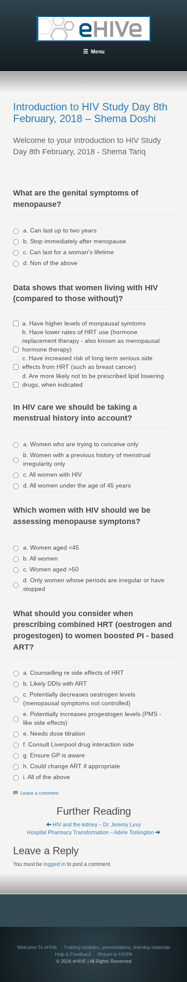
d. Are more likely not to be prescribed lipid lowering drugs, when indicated (93, 380)
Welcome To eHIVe (37, 947)
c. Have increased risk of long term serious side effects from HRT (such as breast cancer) (87, 362)
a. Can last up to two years (60, 230)
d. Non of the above (50, 262)
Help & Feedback (73, 954)
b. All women (40, 558)
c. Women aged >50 (51, 569)
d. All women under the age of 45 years (77, 485)
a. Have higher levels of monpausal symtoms (84, 323)
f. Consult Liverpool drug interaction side (78, 744)
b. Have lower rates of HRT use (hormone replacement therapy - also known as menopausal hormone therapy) (91, 340)
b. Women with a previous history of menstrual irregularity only (86, 459)
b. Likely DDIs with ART (55, 683)
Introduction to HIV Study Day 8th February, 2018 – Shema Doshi (90, 112)
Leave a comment (39, 793)
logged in (54, 864)
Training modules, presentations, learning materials (116, 947)
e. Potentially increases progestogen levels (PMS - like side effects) (92, 718)
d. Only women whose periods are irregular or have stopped (93, 584)
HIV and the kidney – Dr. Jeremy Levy (96, 825)
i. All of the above (46, 776)
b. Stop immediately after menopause (74, 241)
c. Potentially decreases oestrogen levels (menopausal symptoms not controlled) (79, 699)
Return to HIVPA (115, 954)
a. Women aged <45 (51, 547)
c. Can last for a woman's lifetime (68, 252)
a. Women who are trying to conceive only (80, 444)
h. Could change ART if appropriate (71, 766)
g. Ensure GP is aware (54, 755)
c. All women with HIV (52, 474)
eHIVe (94, 29)
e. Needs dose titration (54, 733)
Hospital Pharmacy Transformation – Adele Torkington (91, 832)
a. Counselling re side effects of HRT (73, 672)
